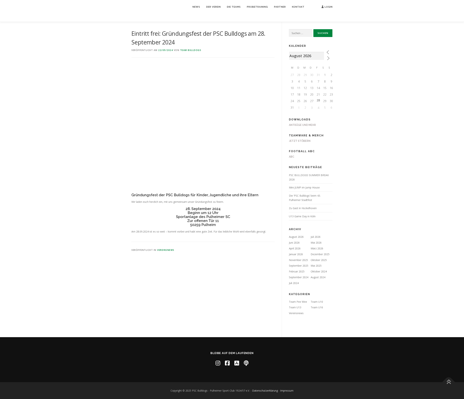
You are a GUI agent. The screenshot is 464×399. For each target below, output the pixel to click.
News (196, 6)
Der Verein (213, 6)
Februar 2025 (296, 271)
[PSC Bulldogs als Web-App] (236, 363)
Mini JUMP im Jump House (304, 187)
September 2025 (298, 265)
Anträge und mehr (302, 125)
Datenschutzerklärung (265, 390)
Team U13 (295, 307)
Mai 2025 (316, 265)
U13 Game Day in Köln (302, 216)
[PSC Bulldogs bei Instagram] (218, 363)
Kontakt (298, 6)
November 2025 (298, 260)
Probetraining (257, 6)
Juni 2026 (294, 242)
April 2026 (295, 248)
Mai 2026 (316, 242)
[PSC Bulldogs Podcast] (246, 363)
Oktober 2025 (319, 260)
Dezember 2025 (320, 254)
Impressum (286, 390)
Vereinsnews (165, 250)
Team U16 (317, 307)
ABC (291, 156)
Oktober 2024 (319, 271)
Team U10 (317, 301)
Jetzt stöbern (299, 140)
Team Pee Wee (298, 301)
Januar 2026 (296, 254)
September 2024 (298, 277)
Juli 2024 (294, 283)
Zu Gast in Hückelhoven (303, 208)
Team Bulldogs (190, 50)
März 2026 (317, 248)
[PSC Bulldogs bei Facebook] (227, 363)
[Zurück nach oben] (448, 382)
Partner (280, 6)
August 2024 (318, 277)
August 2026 (296, 236)
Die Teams (234, 6)
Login (329, 6)
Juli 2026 (315, 236)
